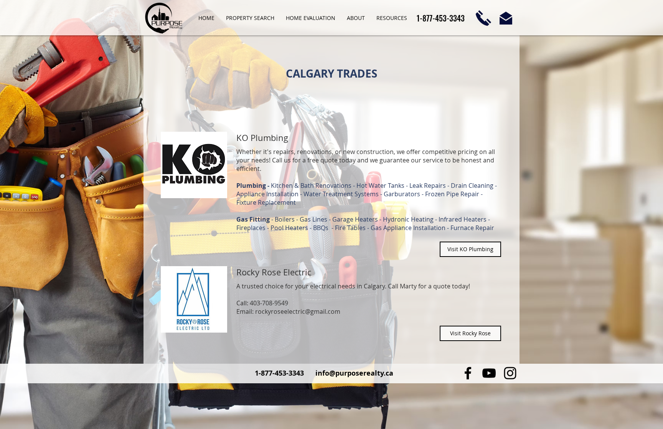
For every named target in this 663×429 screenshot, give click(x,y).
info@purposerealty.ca (354, 373)
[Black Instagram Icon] (510, 373)
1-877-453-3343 (280, 373)
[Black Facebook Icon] (468, 373)
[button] (356, 18)
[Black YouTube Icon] (489, 373)
